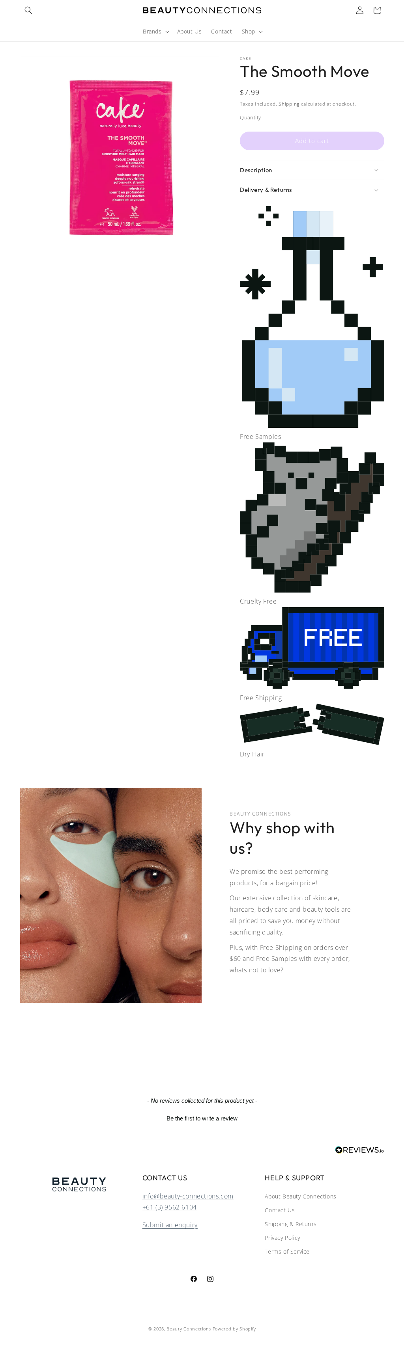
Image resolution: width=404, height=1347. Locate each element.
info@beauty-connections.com (188, 1196)
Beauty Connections (188, 1329)
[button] (28, 10)
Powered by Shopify (234, 1329)
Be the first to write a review (202, 1118)
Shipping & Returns (290, 1224)
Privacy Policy (282, 1237)
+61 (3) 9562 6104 (169, 1207)
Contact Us (280, 1210)
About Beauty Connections (300, 1196)
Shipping (289, 103)
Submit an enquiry (170, 1225)
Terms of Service (287, 1251)
